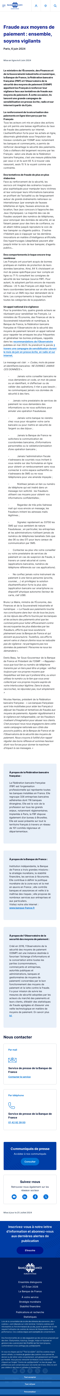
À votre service (30, 1297)
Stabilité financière (30, 1306)
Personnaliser (30, 1392)
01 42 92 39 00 (16, 1122)
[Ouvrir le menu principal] (4, 5)
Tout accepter (30, 1377)
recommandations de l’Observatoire (33, 341)
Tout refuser (30, 1384)
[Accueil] (30, 1269)
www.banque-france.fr (22, 907)
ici (10, 1015)
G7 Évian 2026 (30, 1286)
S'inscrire (30, 1250)
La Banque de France (30, 1291)
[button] (55, 5)
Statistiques (30, 1316)
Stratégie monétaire (30, 1301)
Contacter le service (19, 1076)
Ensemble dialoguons (30, 1282)
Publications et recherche (30, 1312)
